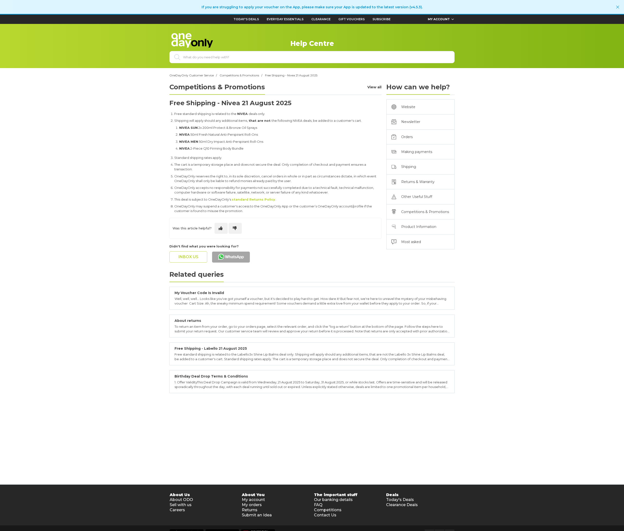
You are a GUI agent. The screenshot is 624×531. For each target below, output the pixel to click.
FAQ (318, 504)
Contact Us (325, 515)
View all (374, 87)
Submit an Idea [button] (257, 515)
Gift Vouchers (351, 19)
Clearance (321, 19)
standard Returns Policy (253, 199)
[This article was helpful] (221, 228)
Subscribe (381, 19)
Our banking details (333, 499)
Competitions (327, 510)
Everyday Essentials (285, 19)
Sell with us (181, 504)
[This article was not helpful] (235, 228)
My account (253, 499)
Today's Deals (246, 19)
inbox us (188, 257)
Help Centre (312, 43)
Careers (177, 510)
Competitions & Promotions (239, 75)
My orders (252, 504)
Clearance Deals (402, 504)
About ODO (181, 499)
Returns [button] (249, 510)
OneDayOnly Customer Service (191, 75)
